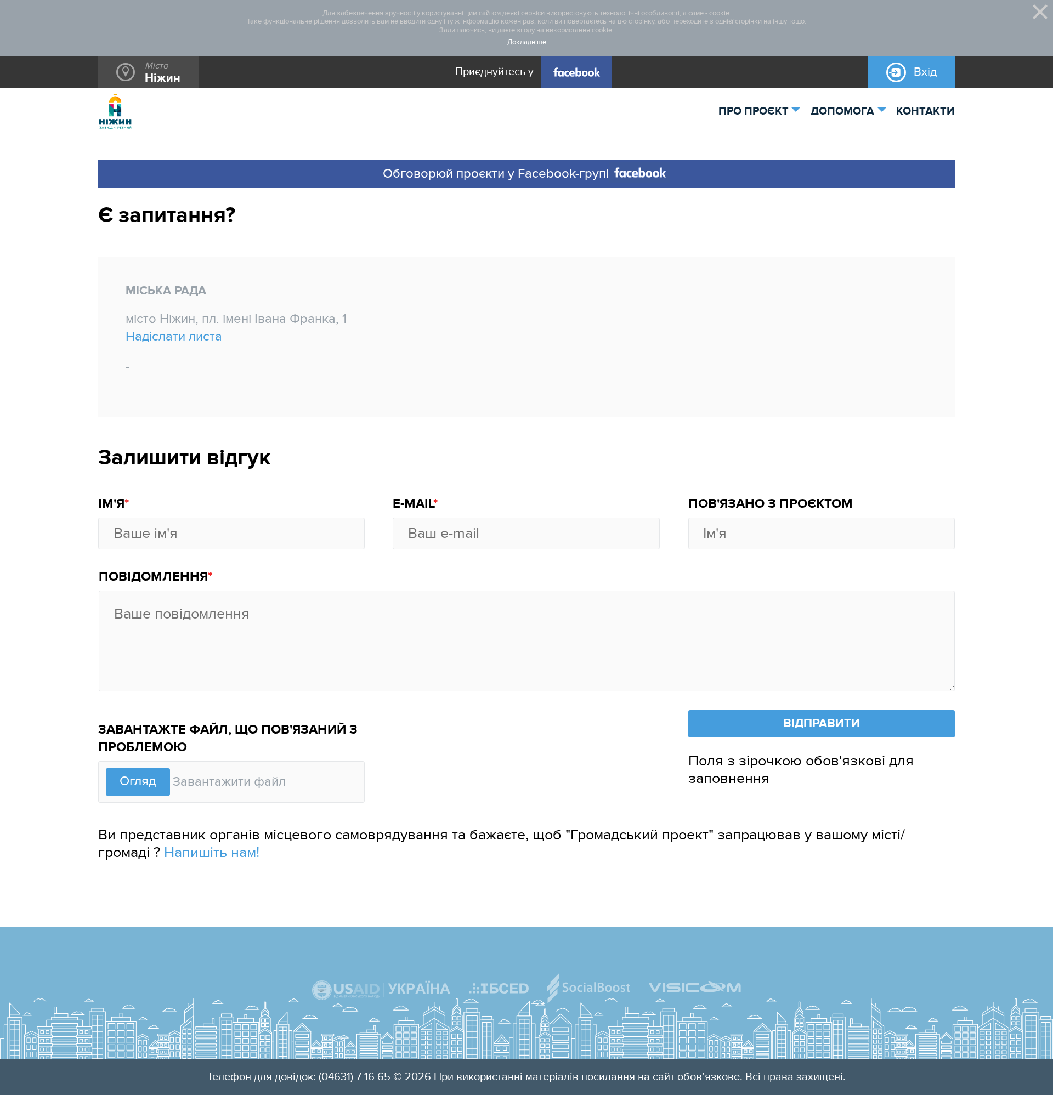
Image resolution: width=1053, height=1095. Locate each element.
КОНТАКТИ (925, 111)
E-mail (413, 504)
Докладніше (526, 42)
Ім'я (111, 504)
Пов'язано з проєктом (770, 504)
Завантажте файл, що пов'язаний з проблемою (228, 738)
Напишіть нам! (211, 852)
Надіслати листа (174, 336)
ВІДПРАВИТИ (821, 723)
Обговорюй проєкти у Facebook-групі (496, 173)
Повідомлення (153, 577)
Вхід (925, 72)
